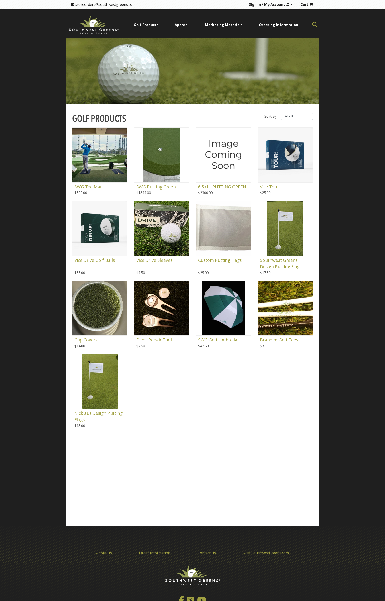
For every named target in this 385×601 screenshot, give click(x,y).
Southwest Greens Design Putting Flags (280, 263)
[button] (270, 4)
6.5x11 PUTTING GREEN (222, 187)
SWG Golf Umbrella (217, 340)
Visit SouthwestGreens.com (266, 552)
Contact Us (207, 552)
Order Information (154, 552)
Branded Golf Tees (279, 340)
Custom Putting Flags (220, 260)
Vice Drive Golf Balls (94, 260)
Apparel (182, 24)
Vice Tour (269, 187)
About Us (104, 552)
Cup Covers (85, 340)
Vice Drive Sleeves (154, 260)
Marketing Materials (223, 24)
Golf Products (146, 24)
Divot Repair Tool (154, 340)
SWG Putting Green (156, 187)
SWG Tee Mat (88, 187)
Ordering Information (278, 24)
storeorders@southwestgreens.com (104, 4)
